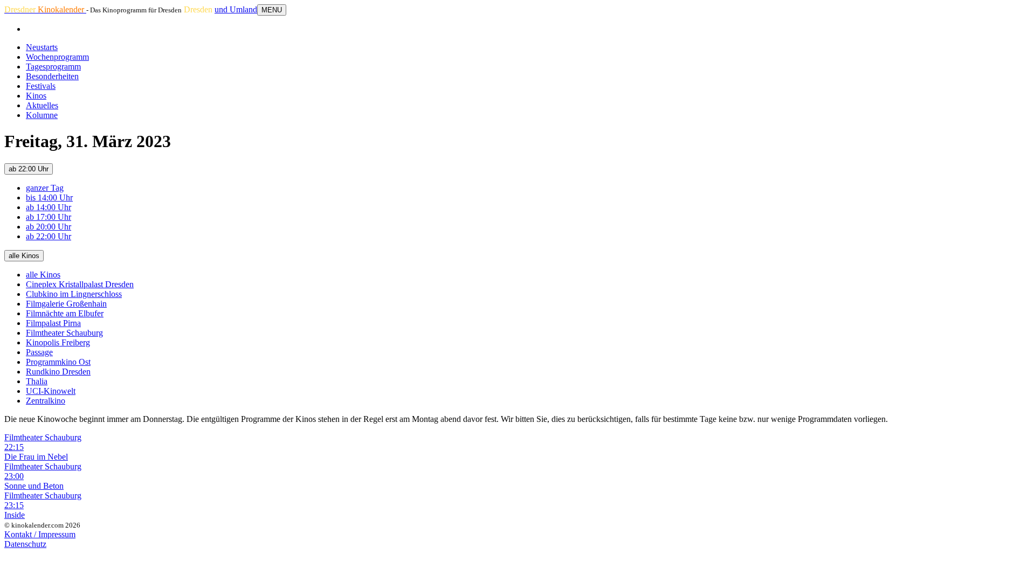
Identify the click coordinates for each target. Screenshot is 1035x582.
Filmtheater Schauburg (64, 332)
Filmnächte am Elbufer (65, 313)
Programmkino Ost (58, 361)
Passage (39, 352)
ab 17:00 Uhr (48, 216)
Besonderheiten (52, 76)
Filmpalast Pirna (53, 323)
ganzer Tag (45, 187)
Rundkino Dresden (58, 371)
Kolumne (42, 115)
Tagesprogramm (53, 66)
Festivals (41, 86)
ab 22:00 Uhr (29, 169)
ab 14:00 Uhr (48, 207)
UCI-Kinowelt (50, 391)
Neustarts (42, 47)
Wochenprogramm (57, 56)
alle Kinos (24, 256)
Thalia (36, 381)
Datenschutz (25, 544)
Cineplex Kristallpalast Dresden (80, 284)
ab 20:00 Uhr (48, 226)
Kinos (36, 95)
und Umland (236, 9)
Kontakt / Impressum (39, 534)
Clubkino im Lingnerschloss (74, 294)
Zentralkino (45, 400)
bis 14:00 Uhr (49, 197)
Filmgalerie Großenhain (66, 303)
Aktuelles (42, 105)
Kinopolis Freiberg (58, 342)
